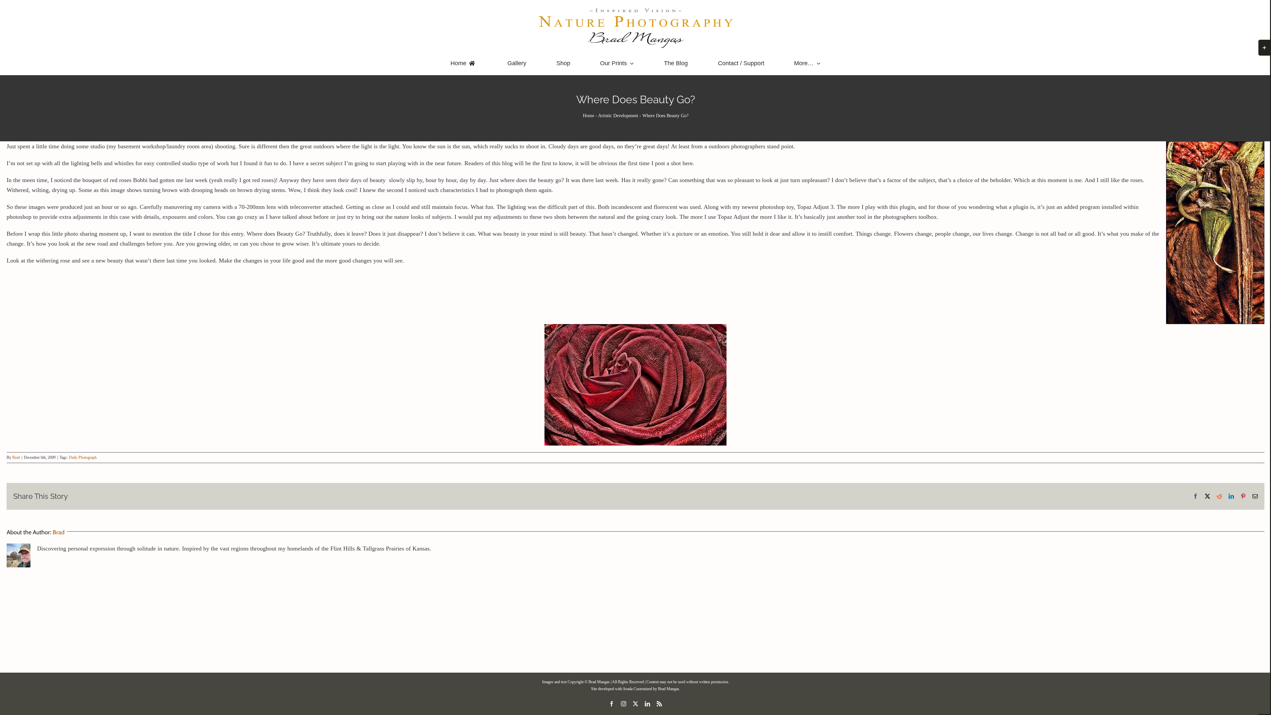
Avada (628, 689)
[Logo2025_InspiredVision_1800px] (635, 9)
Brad (16, 457)
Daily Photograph (83, 457)
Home (588, 115)
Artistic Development (618, 115)
